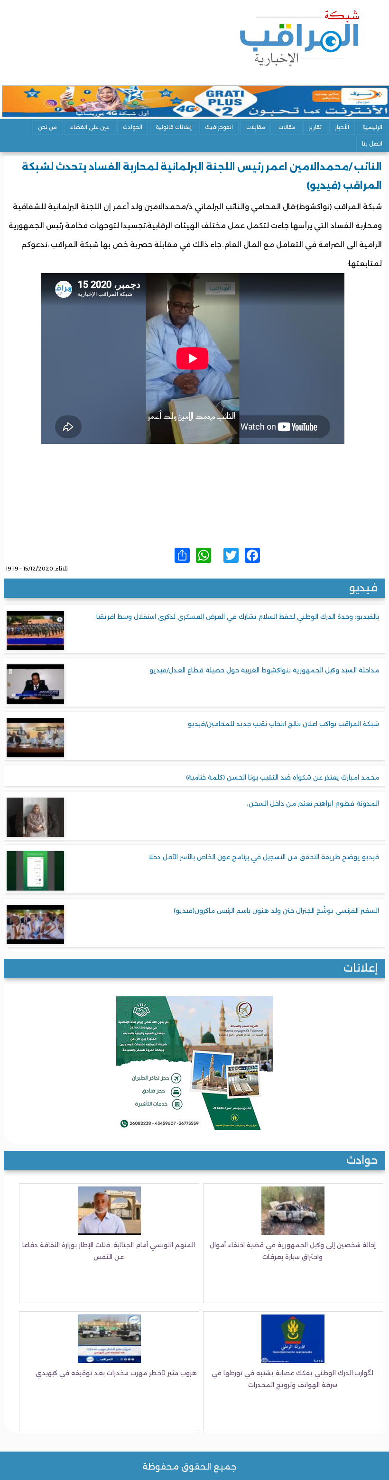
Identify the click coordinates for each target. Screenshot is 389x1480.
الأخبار (342, 127)
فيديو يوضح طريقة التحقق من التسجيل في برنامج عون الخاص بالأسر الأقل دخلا (263, 857)
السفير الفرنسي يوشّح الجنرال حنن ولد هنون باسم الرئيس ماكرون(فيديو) (276, 910)
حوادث (362, 1160)
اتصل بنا (372, 143)
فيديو (363, 587)
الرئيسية (372, 127)
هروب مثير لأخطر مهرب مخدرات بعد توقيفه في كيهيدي (116, 1373)
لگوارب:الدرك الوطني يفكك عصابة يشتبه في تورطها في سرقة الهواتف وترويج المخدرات (292, 1378)
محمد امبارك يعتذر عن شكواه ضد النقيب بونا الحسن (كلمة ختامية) (282, 777)
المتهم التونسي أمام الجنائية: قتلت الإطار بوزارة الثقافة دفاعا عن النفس (108, 1250)
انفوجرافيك (219, 127)
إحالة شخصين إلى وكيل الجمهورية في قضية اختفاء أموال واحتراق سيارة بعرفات (293, 1250)
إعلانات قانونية (174, 127)
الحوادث (132, 127)
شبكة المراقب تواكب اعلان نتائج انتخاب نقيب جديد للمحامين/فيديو (283, 723)
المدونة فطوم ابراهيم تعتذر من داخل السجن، (313, 803)
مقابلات (255, 127)
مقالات (287, 127)
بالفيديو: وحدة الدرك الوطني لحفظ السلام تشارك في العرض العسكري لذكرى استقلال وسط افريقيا (237, 616)
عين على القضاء (90, 127)
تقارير (315, 127)
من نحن (47, 127)
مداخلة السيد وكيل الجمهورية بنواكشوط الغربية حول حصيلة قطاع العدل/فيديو (264, 670)
